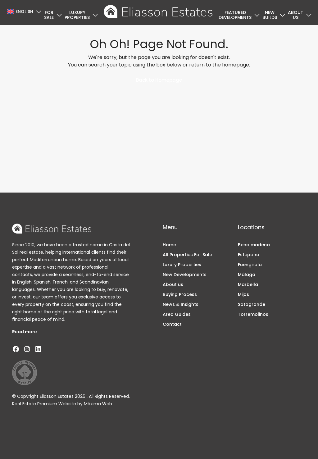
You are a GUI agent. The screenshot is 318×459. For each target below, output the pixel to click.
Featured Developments (235, 15)
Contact (172, 324)
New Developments (185, 274)
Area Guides (177, 314)
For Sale (49, 15)
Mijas (243, 294)
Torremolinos (253, 314)
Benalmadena (254, 245)
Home (169, 245)
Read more (24, 332)
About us (295, 15)
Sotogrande (251, 304)
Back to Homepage (159, 80)
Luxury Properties (77, 15)
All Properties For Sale (187, 255)
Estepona (248, 255)
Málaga (246, 274)
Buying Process (180, 294)
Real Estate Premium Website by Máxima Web (62, 404)
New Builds (269, 15)
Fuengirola (250, 264)
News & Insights (180, 304)
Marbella (248, 284)
